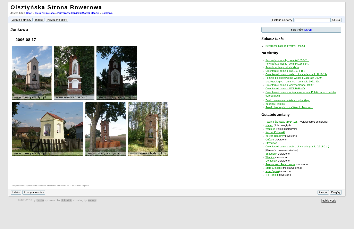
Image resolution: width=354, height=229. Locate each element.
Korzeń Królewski (275, 132)
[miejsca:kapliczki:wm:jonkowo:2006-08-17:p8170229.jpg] (105, 155)
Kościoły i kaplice (275, 104)
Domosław (271, 161)
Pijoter (40, 200)
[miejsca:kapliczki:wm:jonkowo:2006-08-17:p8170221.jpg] (32, 99)
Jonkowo (107, 13)
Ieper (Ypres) (273, 171)
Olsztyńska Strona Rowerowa (56, 7)
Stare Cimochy (274, 168)
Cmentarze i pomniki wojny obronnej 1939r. (290, 85)
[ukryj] (308, 29)
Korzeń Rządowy (275, 136)
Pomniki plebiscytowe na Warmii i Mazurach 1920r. (294, 78)
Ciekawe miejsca (45, 13)
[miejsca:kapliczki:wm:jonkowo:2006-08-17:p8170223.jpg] (116, 99)
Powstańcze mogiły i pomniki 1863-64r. (287, 64)
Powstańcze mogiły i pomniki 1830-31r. (287, 60)
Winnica (270, 157)
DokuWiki (66, 200)
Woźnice (270, 129)
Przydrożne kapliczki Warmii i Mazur (78, 13)
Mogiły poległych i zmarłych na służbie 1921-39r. (293, 81)
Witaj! (29, 13)
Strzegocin (271, 154)
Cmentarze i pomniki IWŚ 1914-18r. (285, 71)
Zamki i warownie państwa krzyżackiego (288, 100)
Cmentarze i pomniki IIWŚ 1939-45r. (285, 88)
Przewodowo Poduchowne (280, 164)
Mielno (269, 125)
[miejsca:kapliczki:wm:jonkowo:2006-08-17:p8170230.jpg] (148, 155)
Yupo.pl (92, 200)
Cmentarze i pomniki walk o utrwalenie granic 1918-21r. (296, 74)
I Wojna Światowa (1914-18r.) (282, 122)
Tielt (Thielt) (272, 175)
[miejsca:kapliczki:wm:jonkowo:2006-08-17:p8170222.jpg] (74, 99)
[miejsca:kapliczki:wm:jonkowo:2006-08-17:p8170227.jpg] (47, 155)
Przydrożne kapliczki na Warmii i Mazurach (289, 107)
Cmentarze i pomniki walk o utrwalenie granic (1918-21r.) (297, 146)
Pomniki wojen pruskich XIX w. (282, 67)
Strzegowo (271, 143)
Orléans (270, 139)
